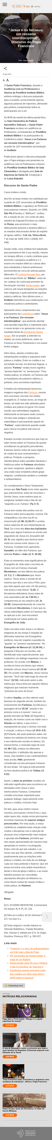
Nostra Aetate (33, 285)
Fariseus (32, 392)
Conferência (27, 314)
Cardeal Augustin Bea (29, 274)
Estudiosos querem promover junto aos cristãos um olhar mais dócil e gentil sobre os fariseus (27, 974)
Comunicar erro (14, 985)
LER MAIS (10, 1025)
